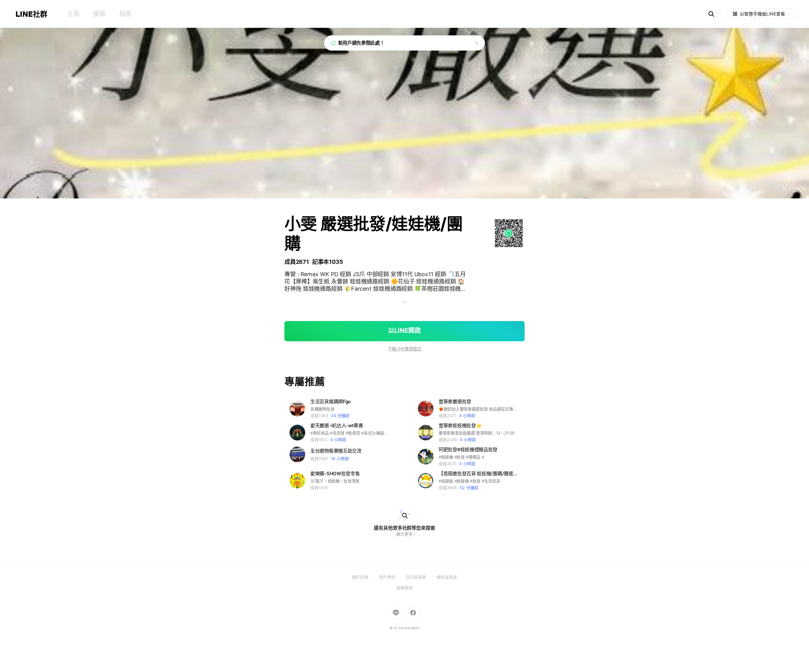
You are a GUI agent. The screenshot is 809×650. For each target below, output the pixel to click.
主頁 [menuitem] (73, 14)
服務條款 (404, 587)
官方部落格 (421, 577)
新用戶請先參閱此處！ (361, 43)
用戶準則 (392, 577)
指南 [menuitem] (125, 14)
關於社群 (365, 577)
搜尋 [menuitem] (99, 14)
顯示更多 (404, 534)
